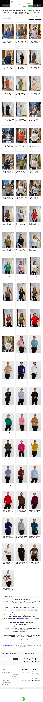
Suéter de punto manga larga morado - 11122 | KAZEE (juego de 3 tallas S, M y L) (34, 511)
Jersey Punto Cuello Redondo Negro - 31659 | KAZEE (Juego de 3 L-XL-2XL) (21, 563)
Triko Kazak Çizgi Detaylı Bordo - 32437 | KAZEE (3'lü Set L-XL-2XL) (8, 328)
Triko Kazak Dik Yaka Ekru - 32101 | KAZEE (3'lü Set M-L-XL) (8, 354)
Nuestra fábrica (15, 674)
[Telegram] (38, 659)
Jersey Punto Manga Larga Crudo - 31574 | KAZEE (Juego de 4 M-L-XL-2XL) (34, 380)
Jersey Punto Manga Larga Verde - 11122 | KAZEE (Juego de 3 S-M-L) (8, 433)
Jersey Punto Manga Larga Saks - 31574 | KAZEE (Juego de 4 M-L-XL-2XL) (21, 380)
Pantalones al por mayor (6, 675)
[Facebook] (24, 659)
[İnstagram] (27, 659)
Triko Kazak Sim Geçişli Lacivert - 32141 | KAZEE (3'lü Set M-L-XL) (8, 68)
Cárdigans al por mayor (6, 684)
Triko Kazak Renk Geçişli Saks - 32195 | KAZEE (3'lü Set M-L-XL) (8, 146)
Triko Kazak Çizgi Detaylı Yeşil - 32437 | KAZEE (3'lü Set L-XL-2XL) (21, 328)
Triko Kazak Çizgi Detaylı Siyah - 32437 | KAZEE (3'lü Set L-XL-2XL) (21, 302)
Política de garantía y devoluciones (26, 678)
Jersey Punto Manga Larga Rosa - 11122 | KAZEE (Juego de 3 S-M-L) (21, 433)
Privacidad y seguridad (26, 680)
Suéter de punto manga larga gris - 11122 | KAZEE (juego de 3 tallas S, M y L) (21, 537)
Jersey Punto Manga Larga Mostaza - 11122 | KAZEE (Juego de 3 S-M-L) (34, 459)
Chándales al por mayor (6, 682)
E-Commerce (25, 688)
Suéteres (10, 17)
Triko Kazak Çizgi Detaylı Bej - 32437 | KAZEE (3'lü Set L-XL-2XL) (8, 302)
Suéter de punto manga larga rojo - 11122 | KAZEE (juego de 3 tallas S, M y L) (8, 511)
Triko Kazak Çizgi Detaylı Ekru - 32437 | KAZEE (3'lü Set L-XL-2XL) (34, 276)
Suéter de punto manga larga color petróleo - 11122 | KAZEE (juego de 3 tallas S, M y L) (34, 537)
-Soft (21, 688)
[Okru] (30, 662)
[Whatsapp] (30, 659)
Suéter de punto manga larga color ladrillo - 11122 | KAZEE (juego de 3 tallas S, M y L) (21, 485)
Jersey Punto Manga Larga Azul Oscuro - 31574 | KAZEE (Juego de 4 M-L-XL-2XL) (34, 354)
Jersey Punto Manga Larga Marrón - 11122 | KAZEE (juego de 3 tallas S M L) (21, 511)
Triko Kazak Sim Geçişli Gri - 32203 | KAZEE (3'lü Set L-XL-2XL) (21, 120)
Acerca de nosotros (15, 670)
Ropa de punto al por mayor (6, 678)
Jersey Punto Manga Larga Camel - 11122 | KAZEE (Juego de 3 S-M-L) (34, 433)
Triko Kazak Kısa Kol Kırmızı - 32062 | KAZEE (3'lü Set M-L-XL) (34, 224)
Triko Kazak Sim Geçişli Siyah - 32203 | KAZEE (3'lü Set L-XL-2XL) (8, 120)
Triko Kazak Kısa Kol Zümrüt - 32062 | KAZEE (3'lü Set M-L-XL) (8, 276)
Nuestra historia (15, 672)
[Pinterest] (33, 662)
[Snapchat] (35, 662)
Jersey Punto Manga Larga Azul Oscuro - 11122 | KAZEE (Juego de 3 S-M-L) (8, 485)
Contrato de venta (25, 675)
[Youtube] (38, 662)
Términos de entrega (25, 672)
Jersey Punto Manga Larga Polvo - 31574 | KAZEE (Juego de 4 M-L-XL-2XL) (21, 354)
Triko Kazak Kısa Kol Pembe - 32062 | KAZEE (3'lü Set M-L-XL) (21, 276)
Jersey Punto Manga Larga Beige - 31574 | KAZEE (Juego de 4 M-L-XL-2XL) (8, 380)
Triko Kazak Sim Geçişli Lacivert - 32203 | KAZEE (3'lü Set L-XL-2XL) (20, 68)
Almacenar (14, 676)
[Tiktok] (24, 662)
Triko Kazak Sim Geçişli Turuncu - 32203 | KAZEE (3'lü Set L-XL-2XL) (7, 94)
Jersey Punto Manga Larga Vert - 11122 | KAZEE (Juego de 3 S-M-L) (8, 459)
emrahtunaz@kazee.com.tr (36, 681)
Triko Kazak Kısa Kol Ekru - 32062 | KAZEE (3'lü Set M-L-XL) (34, 250)
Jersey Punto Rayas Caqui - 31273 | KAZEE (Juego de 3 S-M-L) (34, 563)
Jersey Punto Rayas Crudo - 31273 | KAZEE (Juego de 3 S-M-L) (8, 589)
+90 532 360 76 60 (35, 678)
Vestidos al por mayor (6, 674)
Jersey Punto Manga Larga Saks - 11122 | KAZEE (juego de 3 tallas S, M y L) (8, 537)
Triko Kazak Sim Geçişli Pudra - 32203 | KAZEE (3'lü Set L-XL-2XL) (34, 94)
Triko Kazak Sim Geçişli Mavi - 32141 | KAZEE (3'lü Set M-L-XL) (8, 42)
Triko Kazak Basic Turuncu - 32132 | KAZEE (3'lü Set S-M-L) (21, 146)
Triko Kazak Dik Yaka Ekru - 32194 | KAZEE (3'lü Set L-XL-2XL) (34, 198)
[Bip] (35, 659)
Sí (30, 6)
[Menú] (2, 2)
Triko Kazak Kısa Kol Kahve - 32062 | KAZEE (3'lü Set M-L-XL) (8, 224)
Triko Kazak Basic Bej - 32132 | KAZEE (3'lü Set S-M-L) (21, 198)
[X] (33, 659)
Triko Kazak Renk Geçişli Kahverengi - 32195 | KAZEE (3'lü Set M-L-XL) (34, 120)
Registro (15, 658)
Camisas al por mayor (6, 672)
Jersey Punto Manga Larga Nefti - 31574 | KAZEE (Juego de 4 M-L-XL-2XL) (8, 407)
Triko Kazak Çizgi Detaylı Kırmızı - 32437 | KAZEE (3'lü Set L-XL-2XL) (34, 328)
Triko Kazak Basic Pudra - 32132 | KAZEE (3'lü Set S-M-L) (34, 172)
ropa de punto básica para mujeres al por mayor (12, 626)
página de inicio (6, 17)
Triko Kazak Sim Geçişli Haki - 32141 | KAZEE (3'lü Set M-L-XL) (21, 42)
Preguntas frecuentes (16, 678)
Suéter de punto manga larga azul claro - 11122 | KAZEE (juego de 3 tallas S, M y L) (34, 485)
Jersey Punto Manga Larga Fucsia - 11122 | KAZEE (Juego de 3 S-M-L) (21, 459)
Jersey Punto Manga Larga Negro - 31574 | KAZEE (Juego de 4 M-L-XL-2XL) (34, 407)
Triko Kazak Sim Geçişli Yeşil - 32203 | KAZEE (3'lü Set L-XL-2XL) (21, 94)
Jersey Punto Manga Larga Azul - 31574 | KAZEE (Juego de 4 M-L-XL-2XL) (21, 407)
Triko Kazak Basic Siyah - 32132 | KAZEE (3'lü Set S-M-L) (8, 172)
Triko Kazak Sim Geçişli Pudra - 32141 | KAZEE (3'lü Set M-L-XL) (34, 42)
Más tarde (24, 6)
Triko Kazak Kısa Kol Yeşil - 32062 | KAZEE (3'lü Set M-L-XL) (8, 250)
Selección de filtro (32, 18)
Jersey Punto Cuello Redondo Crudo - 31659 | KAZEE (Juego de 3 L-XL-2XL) (8, 563)
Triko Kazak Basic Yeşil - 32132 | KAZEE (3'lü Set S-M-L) (21, 172)
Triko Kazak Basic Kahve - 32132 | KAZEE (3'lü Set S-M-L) (8, 198)
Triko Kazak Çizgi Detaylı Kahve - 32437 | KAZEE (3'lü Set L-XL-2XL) (34, 302)
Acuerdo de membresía (26, 674)
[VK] (27, 662)
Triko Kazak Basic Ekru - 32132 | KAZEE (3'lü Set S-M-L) (34, 146)
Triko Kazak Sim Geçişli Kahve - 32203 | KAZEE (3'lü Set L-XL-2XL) (34, 68)
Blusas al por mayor (5, 680)
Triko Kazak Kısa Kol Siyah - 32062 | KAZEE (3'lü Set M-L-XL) (21, 250)
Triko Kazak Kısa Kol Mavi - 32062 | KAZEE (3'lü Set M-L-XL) (21, 224)
